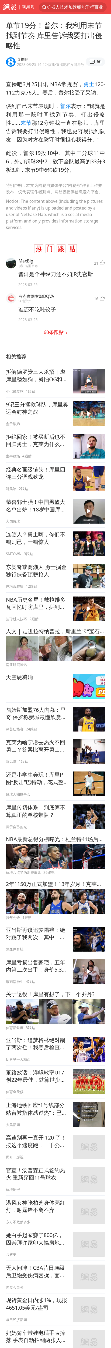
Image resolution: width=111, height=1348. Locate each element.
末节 (26, 122)
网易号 (28, 7)
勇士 (89, 84)
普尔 (65, 106)
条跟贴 (54, 332)
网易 (9, 7)
